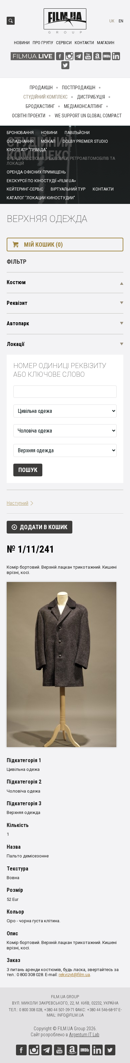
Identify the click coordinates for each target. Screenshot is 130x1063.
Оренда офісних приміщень (36, 172)
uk (111, 20)
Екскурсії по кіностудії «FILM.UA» (41, 181)
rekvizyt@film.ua (74, 974)
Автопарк (18, 323)
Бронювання (20, 132)
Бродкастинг (40, 106)
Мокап (48, 141)
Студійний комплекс (45, 97)
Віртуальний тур (68, 189)
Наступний (17, 503)
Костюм (16, 282)
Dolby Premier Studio (85, 141)
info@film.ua (70, 1015)
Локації (15, 344)
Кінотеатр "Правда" (27, 149)
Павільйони (77, 132)
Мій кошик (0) (43, 244)
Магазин (105, 42)
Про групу (43, 42)
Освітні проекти (28, 115)
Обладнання (20, 141)
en (121, 20)
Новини (22, 42)
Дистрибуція (91, 97)
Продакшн (41, 87)
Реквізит (17, 303)
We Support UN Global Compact (88, 115)
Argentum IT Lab (84, 1034)
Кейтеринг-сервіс (25, 189)
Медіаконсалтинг (83, 106)
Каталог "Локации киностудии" (41, 198)
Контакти (84, 42)
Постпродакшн (78, 87)
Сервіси (64, 42)
